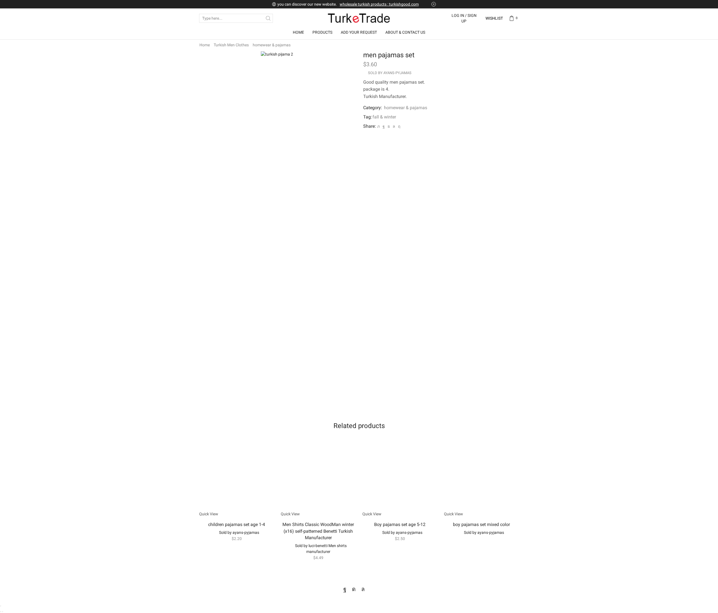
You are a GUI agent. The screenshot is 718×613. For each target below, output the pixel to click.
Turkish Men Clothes (231, 45)
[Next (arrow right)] (2, 611)
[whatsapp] (394, 126)
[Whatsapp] (363, 589)
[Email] (372, 589)
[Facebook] (383, 126)
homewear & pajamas (272, 45)
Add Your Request (359, 32)
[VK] (388, 126)
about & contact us (405, 32)
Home (298, 32)
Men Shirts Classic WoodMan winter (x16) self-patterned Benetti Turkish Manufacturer (318, 531)
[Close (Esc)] (0, 606)
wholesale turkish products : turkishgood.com (379, 4)
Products (322, 32)
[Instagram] (354, 589)
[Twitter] (378, 126)
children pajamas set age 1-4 (236, 524)
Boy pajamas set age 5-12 (399, 524)
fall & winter (384, 117)
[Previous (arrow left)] (0, 611)
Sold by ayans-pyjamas (389, 73)
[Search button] (268, 18)
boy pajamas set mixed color (481, 524)
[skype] (398, 126)
